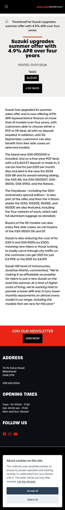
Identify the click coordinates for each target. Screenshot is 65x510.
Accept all (32, 490)
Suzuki (32, 78)
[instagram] (10, 434)
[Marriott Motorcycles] (49, 7)
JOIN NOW (33, 338)
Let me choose (26, 481)
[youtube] (16, 434)
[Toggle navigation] (6, 6)
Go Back (33, 88)
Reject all (33, 499)
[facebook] (5, 434)
